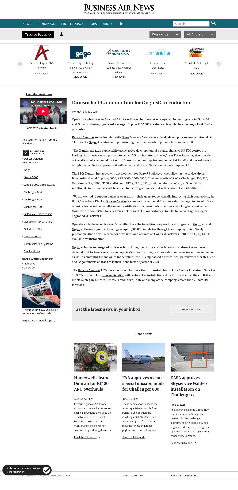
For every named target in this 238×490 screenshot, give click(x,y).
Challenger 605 (33, 199)
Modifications (32, 251)
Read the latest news (39, 94)
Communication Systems (38, 244)
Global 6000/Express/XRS (39, 184)
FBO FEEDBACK (72, 24)
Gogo (27, 170)
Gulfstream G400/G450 (38, 221)
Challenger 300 (33, 206)
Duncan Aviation (33, 158)
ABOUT (108, 24)
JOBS (93, 24)
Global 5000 (31, 177)
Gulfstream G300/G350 (38, 214)
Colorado (29, 267)
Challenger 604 (33, 192)
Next (218, 63)
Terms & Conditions (132, 475)
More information (15, 471)
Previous (19, 63)
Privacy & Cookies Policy (184, 475)
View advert (41, 73)
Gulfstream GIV (33, 229)
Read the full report (85, 437)
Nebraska (29, 263)
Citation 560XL (32, 236)
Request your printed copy (37, 320)
